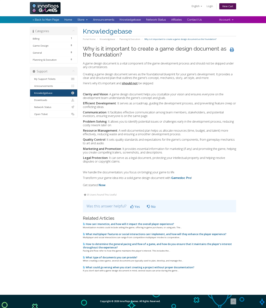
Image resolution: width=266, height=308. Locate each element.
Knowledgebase (130, 19)
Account (225, 19)
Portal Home (89, 39)
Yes (137, 206)
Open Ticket (40, 114)
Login (209, 6)
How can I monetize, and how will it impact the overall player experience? (129, 224)
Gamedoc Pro (181, 178)
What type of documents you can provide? (111, 257)
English (195, 6)
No (153, 206)
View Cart (227, 6)
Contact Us (194, 19)
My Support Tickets (44, 79)
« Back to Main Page (46, 19)
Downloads (40, 100)
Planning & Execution (129, 39)
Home (68, 19)
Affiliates (176, 19)
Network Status (156, 19)
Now (101, 185)
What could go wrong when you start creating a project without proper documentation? (139, 267)
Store (81, 19)
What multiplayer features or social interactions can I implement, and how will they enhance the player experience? (155, 234)
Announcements (103, 19)
